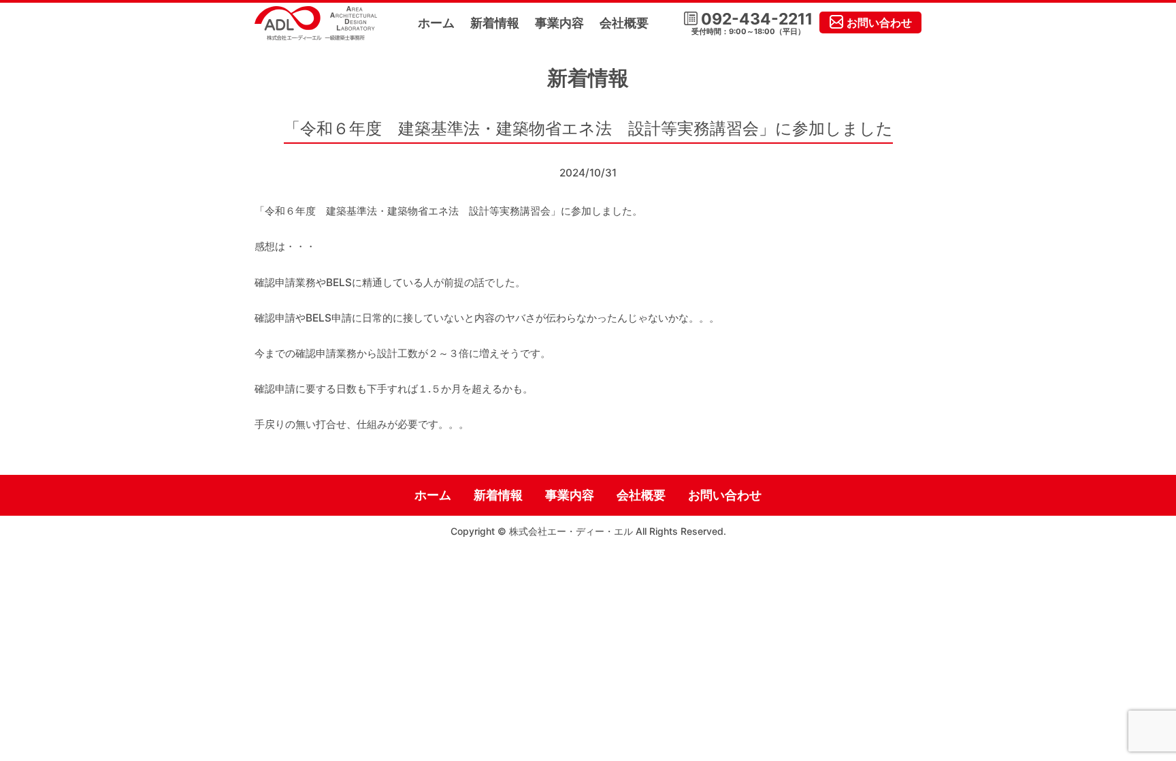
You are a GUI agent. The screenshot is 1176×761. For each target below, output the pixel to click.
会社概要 (624, 23)
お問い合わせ (879, 22)
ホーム (436, 23)
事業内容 (559, 23)
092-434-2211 (752, 24)
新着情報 (494, 23)
